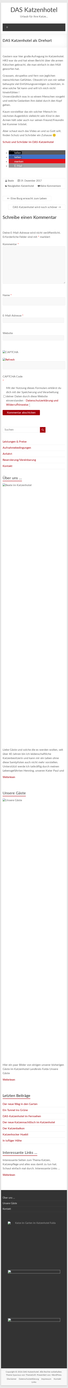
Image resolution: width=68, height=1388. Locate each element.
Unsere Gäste (14, 793)
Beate (11, 181)
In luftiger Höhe (12, 1140)
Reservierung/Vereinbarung (19, 460)
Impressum (46, 1379)
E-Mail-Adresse (13, 315)
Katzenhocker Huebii (15, 1134)
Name (7, 295)
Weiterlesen (9, 777)
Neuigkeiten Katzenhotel (21, 186)
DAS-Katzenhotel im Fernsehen (22, 1116)
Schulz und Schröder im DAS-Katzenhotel (28, 142)
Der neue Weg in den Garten (20, 1104)
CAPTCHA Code (12, 376)
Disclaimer (11, 1379)
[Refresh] (9, 359)
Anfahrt (7, 453)
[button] (15, 152)
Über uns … (12, 478)
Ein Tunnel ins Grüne (15, 1110)
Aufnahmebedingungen (17, 447)
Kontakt (7, 466)
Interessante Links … (20, 1153)
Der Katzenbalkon (14, 1128)
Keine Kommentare (50, 186)
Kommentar (11, 244)
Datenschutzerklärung (29, 1379)
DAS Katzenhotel (34, 10)
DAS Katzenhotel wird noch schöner (37, 207)
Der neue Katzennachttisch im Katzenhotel (29, 1122)
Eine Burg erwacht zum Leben (27, 198)
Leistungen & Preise (15, 441)
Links (34, 1382)
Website (8, 333)
